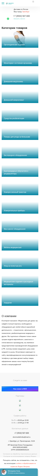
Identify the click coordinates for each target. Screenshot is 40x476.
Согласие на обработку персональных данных (20, 454)
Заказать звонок (19, 19)
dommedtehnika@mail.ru (21, 437)
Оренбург (25, 12)
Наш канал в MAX (20, 389)
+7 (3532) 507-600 (21, 16)
